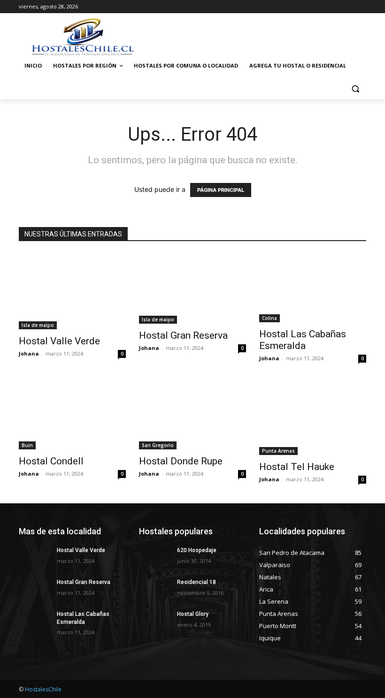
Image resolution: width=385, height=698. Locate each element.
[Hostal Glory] (155, 621)
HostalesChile (43, 689)
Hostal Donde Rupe (181, 461)
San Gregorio (158, 445)
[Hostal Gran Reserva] (192, 288)
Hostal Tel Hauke (296, 466)
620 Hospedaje (196, 550)
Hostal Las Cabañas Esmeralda (302, 339)
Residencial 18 (196, 582)
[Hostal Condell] (72, 415)
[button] (355, 88)
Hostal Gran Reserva (183, 335)
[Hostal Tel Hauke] (312, 418)
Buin (27, 445)
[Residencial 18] (155, 589)
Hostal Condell (51, 461)
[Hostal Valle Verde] (72, 291)
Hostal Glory (192, 614)
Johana (29, 353)
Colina (269, 318)
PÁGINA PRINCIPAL (220, 190)
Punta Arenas (278, 451)
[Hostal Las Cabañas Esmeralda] (312, 287)
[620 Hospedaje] (155, 557)
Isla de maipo (38, 325)
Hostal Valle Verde (59, 341)
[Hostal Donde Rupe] (192, 415)
